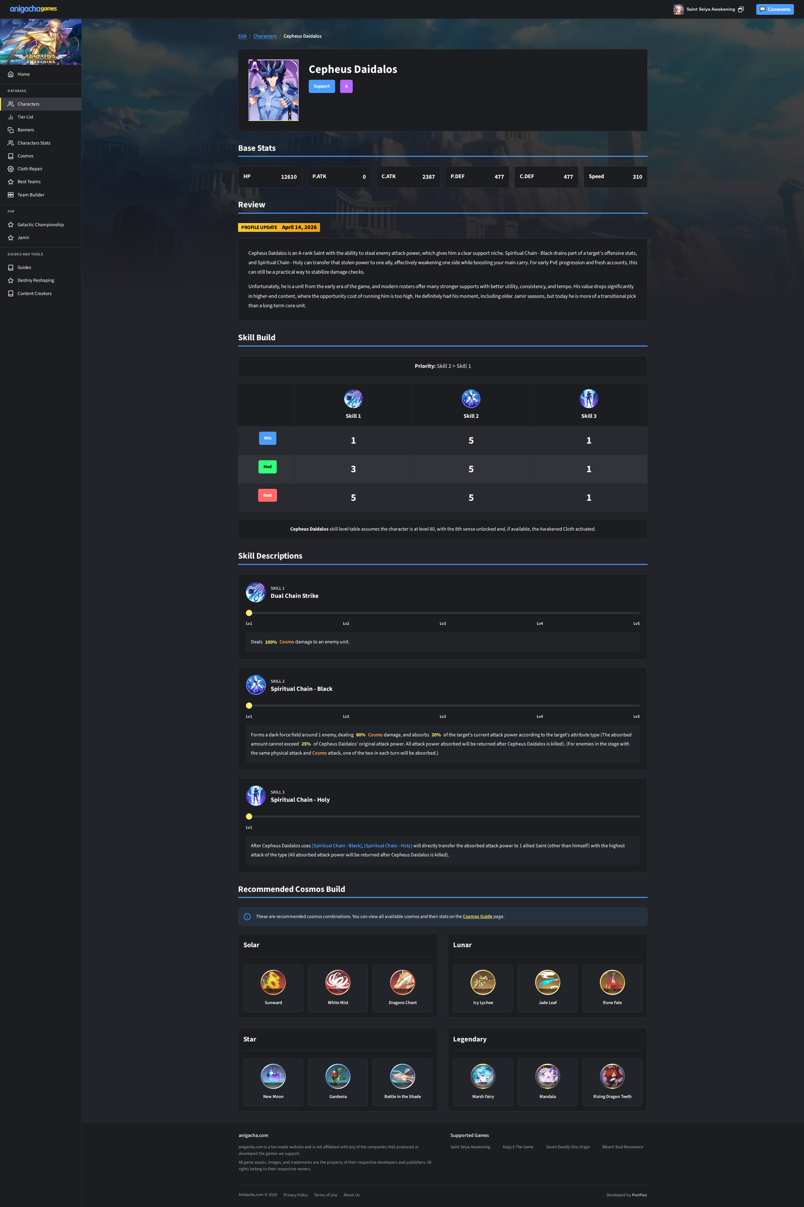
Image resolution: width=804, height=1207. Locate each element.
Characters (265, 36)
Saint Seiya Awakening (470, 1147)
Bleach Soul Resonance (622, 1147)
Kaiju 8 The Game (518, 1147)
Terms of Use (325, 1195)
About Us (352, 1195)
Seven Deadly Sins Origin (568, 1147)
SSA (242, 36)
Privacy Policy (296, 1195)
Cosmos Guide (477, 916)
